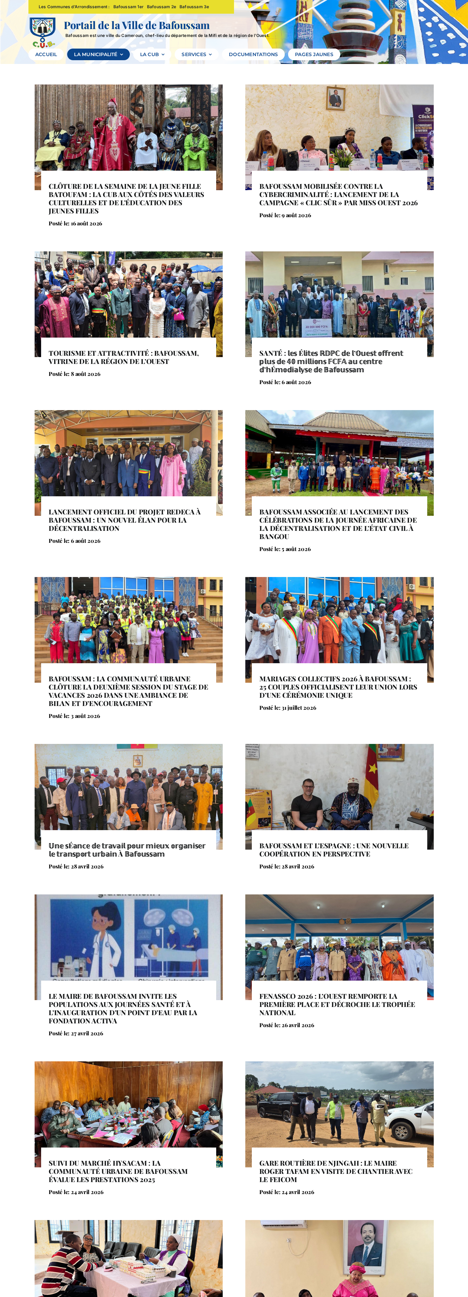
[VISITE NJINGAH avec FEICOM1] (339, 1064)
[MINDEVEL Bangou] (339, 412)
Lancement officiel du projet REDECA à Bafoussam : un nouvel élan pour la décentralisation (124, 520)
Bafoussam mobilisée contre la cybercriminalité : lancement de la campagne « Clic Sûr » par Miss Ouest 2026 (338, 194)
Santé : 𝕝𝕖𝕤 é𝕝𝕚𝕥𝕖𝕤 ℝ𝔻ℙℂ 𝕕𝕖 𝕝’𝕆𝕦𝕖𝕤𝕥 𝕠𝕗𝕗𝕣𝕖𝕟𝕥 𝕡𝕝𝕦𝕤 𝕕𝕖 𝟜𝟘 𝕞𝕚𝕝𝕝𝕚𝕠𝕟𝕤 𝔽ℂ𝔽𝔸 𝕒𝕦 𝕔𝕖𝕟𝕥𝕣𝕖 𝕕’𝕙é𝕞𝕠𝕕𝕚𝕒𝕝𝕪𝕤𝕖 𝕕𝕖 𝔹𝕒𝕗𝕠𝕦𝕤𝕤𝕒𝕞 (331, 361)
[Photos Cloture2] (339, 897)
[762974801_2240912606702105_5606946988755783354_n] (129, 579)
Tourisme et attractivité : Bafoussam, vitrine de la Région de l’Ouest (124, 357)
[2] (339, 746)
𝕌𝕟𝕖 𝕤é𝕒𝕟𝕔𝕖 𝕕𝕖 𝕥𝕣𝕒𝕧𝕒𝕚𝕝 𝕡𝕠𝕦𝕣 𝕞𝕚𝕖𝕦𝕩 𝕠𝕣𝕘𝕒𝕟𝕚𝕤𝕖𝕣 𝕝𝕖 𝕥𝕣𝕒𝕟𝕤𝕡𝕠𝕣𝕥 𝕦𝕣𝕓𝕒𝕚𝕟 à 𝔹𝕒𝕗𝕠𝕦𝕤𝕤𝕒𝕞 (127, 849)
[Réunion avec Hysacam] (129, 1064)
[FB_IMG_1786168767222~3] (339, 254)
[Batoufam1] (129, 87)
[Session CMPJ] (339, 1222)
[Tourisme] (129, 254)
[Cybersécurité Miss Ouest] (339, 87)
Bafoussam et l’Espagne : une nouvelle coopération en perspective (333, 849)
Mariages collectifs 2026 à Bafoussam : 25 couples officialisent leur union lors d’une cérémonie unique (338, 686)
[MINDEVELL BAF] (129, 412)
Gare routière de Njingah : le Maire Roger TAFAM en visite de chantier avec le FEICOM (335, 1171)
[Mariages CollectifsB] (339, 579)
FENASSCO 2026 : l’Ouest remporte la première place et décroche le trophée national (337, 1004)
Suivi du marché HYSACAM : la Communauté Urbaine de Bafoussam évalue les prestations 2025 (118, 1171)
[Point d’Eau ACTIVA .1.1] (129, 897)
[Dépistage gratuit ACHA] (129, 1222)
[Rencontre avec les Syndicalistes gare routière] (129, 746)
